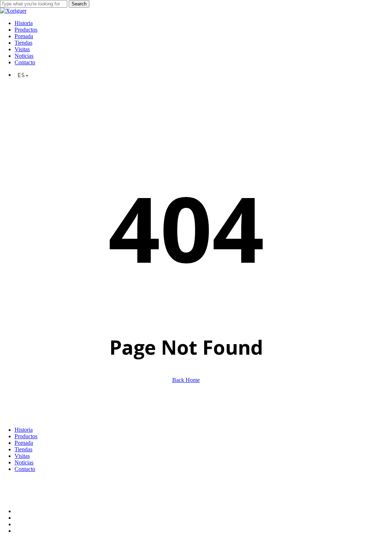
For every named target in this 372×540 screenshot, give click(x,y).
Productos (26, 436)
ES (3, 488)
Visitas (22, 456)
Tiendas (23, 449)
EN (15, 488)
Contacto (25, 469)
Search (79, 4)
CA (28, 488)
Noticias (24, 462)
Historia (24, 430)
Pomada (24, 443)
